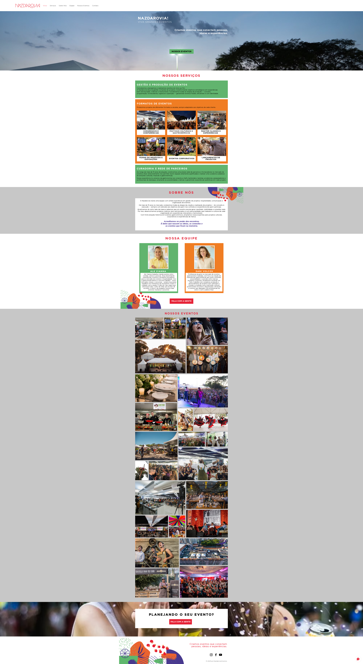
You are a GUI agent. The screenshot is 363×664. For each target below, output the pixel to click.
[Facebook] (216, 655)
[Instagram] (211, 655)
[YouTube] (220, 655)
